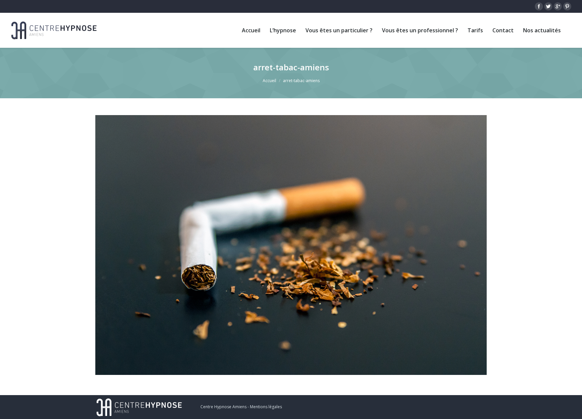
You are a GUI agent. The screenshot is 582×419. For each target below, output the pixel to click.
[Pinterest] (567, 6)
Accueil (269, 80)
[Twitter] (548, 6)
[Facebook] (539, 6)
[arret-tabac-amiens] (291, 245)
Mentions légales (266, 407)
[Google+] (558, 6)
